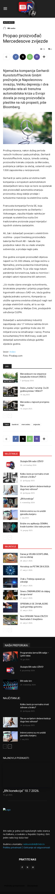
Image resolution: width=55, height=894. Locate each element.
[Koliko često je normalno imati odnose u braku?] (10, 478)
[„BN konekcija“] (10, 502)
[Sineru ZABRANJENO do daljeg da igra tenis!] (10, 595)
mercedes (26, 424)
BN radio (11, 28)
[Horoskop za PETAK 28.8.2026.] (10, 570)
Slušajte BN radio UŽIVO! (31, 461)
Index (13, 351)
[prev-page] (5, 416)
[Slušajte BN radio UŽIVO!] (10, 465)
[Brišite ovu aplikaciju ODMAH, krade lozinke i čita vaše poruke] (10, 527)
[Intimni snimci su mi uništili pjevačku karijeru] (10, 515)
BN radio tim (26, 681)
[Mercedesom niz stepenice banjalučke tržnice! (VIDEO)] (10, 378)
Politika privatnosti (12, 847)
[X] (23, 57)
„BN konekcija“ (27, 499)
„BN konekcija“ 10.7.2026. (21, 791)
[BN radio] (5, 28)
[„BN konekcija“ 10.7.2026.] (27, 775)
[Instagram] (33, 867)
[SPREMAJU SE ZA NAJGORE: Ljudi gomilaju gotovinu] (10, 607)
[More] (44, 57)
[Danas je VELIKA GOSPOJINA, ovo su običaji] (10, 558)
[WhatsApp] (30, 57)
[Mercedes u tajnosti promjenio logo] (10, 406)
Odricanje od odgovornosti (36, 847)
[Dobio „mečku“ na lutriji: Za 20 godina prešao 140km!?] (10, 392)
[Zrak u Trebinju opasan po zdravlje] (10, 583)
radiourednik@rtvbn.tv (34, 844)
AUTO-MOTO (9, 22)
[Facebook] (16, 57)
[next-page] (10, 416)
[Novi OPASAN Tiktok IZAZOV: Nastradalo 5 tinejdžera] (10, 620)
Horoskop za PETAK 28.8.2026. (35, 566)
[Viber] (37, 57)
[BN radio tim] (10, 685)
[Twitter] (27, 867)
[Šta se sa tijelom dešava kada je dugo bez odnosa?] (10, 490)
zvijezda (36, 424)
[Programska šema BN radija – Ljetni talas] (10, 656)
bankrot (15, 424)
